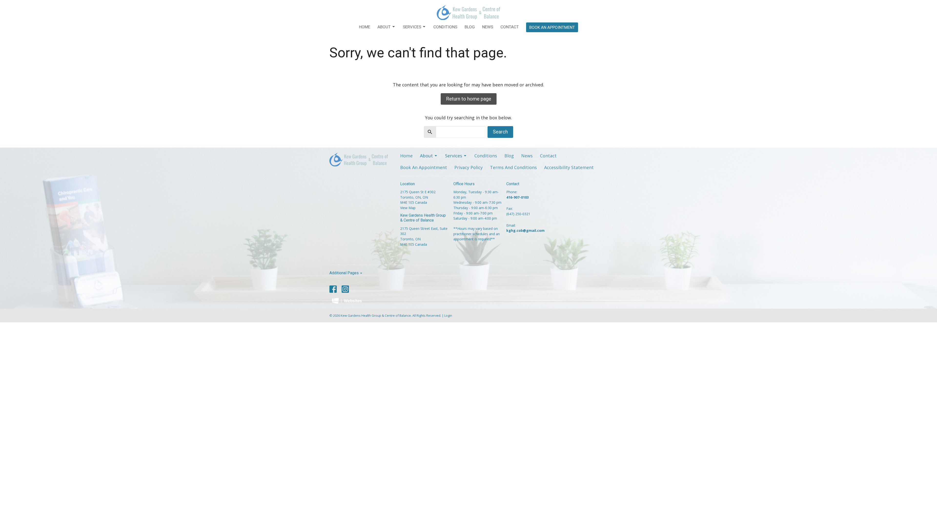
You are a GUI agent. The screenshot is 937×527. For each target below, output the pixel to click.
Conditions (445, 26)
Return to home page (468, 99)
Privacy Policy (468, 167)
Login (448, 315)
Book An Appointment (552, 27)
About (384, 26)
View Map (408, 207)
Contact (509, 26)
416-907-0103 (517, 197)
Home (364, 26)
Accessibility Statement (569, 167)
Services (412, 26)
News (487, 26)
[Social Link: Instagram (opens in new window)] (345, 289)
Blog (470, 26)
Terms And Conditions (513, 167)
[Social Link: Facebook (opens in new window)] (333, 289)
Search (500, 132)
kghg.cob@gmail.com (525, 230)
